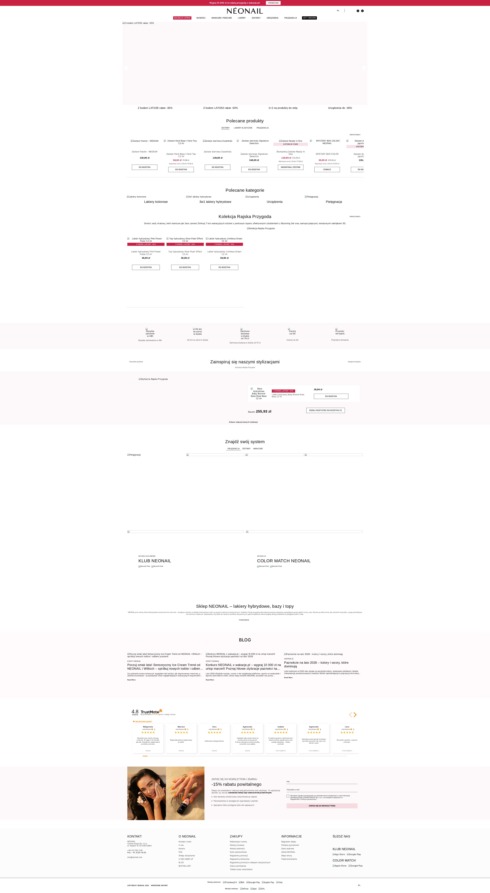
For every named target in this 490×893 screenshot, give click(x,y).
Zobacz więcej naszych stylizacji (243, 422)
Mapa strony (286, 855)
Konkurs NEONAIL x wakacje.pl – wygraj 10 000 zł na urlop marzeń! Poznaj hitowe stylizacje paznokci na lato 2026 (243, 667)
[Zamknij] (361, 3)
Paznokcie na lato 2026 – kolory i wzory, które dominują (316, 664)
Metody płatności (237, 848)
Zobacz (327, 169)
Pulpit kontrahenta (289, 859)
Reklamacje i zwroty (238, 842)
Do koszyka (144, 167)
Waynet (164, 885)
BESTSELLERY (185, 866)
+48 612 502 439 (135, 850)
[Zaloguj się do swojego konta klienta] (352, 10)
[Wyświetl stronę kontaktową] (133, 10)
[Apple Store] (340, 865)
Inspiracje (288, 659)
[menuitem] (182, 19)
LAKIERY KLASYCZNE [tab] (243, 128)
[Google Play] (354, 854)
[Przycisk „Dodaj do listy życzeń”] (159, 142)
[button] (171, 2)
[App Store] (339, 854)
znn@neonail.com (134, 857)
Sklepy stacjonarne (187, 855)
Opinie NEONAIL (288, 852)
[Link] (245, 23)
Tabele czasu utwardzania (241, 869)
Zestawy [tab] (225, 128)
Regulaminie (295, 799)
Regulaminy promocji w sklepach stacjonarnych (250, 862)
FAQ (180, 852)
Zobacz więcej (355, 134)
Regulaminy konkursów (239, 859)
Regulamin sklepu (288, 842)
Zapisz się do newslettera (322, 806)
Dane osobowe (287, 848)
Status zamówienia (238, 866)
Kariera (182, 848)
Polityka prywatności (290, 845)
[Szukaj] (348, 10)
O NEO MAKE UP (186, 859)
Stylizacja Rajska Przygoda (245, 367)
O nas (181, 845)
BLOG (181, 862)
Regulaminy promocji (239, 855)
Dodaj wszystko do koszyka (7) (325, 410)
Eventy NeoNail (134, 661)
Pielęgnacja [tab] (234, 448)
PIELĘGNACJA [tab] (263, 128)
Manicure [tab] (258, 448)
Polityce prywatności (308, 799)
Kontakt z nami (185, 842)
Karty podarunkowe (238, 852)
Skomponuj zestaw (291, 167)
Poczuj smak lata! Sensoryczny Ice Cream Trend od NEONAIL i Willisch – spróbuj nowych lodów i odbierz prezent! (164, 667)
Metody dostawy (237, 845)
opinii (164, 714)
